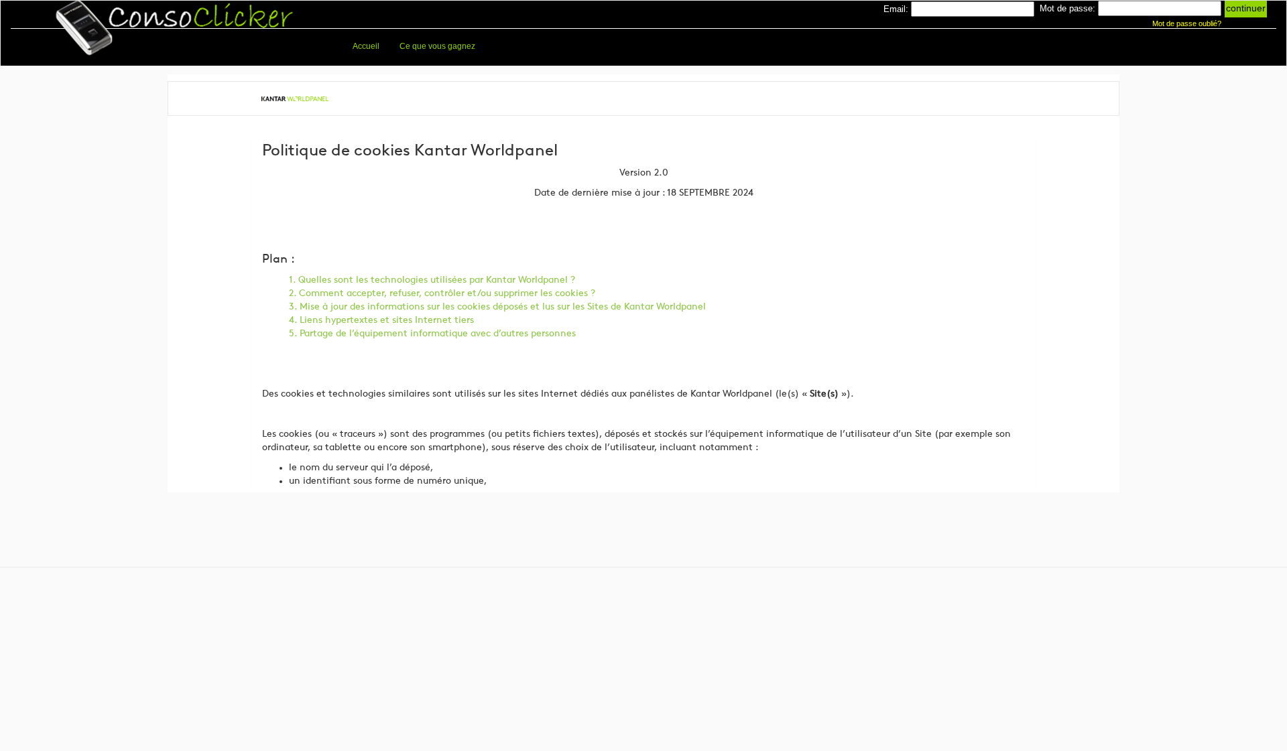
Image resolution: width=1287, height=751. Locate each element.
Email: (895, 9)
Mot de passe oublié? (1185, 23)
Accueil (366, 46)
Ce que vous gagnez (437, 46)
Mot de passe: (1067, 8)
